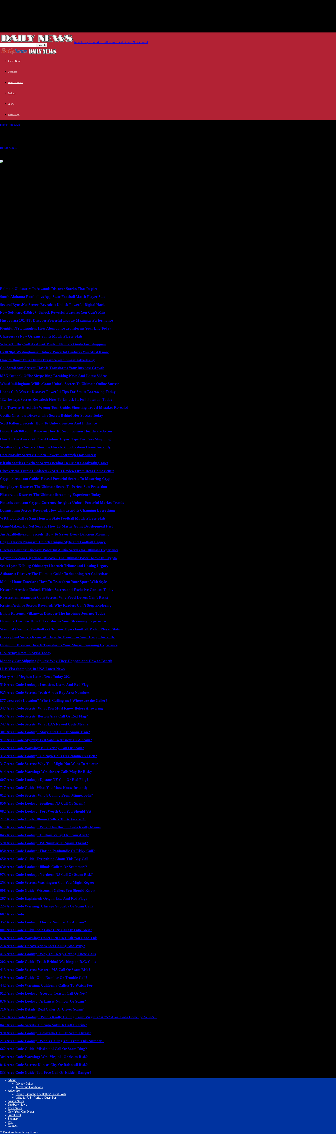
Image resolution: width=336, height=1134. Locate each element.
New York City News (21, 1111)
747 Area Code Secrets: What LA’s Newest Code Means (44, 724)
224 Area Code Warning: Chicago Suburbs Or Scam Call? (47, 906)
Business (12, 71)
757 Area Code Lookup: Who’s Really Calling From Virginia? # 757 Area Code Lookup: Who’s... (78, 1017)
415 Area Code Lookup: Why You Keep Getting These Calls (48, 954)
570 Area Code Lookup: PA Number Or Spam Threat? (44, 843)
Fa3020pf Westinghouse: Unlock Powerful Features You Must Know (54, 352)
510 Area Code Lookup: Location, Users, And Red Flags (45, 684)
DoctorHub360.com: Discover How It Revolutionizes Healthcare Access (56, 431)
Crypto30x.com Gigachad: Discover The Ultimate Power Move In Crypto (58, 558)
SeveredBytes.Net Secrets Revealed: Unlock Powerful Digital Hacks (53, 305)
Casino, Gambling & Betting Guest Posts (41, 1094)
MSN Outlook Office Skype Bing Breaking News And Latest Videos (53, 376)
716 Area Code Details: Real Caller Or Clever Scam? (42, 1009)
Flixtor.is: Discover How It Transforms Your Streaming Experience (53, 621)
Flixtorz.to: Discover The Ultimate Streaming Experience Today (50, 495)
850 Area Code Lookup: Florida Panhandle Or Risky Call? (47, 851)
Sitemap (13, 1118)
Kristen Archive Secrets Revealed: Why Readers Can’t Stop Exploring (55, 605)
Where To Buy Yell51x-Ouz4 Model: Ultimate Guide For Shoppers (53, 344)
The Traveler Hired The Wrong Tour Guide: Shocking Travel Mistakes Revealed (64, 407)
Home (4, 124)
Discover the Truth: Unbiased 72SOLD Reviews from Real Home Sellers (57, 471)
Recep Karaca (8, 147)
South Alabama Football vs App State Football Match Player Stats (53, 297)
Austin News (16, 1101)
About (12, 1080)
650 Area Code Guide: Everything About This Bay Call (44, 859)
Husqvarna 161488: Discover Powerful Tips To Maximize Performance (56, 320)
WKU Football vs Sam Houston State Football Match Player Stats (52, 518)
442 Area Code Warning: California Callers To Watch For (46, 985)
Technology (14, 114)
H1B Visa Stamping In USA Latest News (32, 669)
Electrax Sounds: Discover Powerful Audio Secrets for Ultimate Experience (59, 550)
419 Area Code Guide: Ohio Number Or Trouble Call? (43, 978)
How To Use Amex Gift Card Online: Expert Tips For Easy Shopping (55, 439)
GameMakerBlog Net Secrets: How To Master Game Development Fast (56, 526)
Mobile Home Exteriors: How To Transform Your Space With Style (53, 582)
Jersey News (14, 61)
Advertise (14, 1090)
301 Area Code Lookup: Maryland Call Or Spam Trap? (45, 732)
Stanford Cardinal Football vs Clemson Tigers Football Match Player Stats (60, 629)
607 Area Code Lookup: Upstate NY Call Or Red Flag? (44, 780)
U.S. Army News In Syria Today (25, 653)
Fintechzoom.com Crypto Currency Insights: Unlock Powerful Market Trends (62, 502)
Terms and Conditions (29, 1087)
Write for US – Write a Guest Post (36, 1097)
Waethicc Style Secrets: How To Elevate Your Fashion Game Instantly (55, 447)
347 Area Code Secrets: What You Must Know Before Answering (51, 708)
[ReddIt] (20, 168)
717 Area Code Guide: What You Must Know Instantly (44, 788)
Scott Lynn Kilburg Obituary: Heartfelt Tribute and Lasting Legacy (54, 566)
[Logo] (14, 54)
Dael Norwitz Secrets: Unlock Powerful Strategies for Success (48, 455)
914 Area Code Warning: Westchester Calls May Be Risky (46, 772)
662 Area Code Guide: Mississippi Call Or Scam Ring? (43, 1049)
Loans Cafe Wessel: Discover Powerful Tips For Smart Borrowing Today (58, 392)
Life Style (14, 124)
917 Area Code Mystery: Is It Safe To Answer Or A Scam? (46, 740)
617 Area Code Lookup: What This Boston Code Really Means (50, 827)
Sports (11, 103)
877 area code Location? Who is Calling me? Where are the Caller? (53, 700)
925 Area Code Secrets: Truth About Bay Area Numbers (44, 692)
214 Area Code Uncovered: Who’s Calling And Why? (42, 946)
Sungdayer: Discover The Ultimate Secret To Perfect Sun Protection (53, 487)
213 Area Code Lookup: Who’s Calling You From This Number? (52, 1041)
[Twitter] (6, 168)
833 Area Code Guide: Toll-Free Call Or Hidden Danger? (45, 1072)
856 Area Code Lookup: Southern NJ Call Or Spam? (42, 803)
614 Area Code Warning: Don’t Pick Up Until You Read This (48, 938)
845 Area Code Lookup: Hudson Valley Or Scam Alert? (44, 835)
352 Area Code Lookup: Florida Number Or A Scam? (43, 922)
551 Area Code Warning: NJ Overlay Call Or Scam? (42, 748)
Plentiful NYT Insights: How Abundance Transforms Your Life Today (55, 328)
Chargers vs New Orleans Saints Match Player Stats (41, 336)
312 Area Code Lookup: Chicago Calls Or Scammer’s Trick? (48, 756)
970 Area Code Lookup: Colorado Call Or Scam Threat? (45, 1033)
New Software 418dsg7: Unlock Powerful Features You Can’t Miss (52, 312)
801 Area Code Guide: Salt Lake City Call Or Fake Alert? (46, 930)
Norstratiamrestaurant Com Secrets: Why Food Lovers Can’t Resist (54, 597)
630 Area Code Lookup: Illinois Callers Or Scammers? (43, 867)
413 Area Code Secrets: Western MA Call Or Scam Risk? (45, 970)
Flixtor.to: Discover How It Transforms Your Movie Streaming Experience (58, 645)
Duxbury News (17, 1104)
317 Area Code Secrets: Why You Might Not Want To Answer (49, 764)
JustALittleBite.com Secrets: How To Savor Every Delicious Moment (54, 534)
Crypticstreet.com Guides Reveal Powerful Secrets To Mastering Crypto (57, 479)
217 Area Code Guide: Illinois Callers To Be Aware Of (43, 819)
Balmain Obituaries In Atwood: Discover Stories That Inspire (48, 289)
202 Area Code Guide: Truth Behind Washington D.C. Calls (48, 962)
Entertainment (15, 82)
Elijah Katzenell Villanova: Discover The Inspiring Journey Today (53, 613)
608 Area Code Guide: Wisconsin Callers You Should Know (47, 890)
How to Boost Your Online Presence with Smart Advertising (47, 360)
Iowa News (15, 1108)
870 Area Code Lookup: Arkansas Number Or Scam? (43, 1001)
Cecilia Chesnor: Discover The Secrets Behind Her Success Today (51, 415)
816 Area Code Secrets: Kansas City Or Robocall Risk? (44, 1065)
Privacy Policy (24, 1083)
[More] (49, 168)
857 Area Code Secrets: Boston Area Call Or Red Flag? (44, 716)
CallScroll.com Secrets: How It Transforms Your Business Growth (52, 368)
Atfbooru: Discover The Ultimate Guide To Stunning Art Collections (54, 574)
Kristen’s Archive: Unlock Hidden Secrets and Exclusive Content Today (57, 590)
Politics (11, 93)
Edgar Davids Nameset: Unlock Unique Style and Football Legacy (53, 542)
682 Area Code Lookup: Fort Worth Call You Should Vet (45, 811)
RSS (10, 1122)
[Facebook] (35, 168)
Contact (12, 1125)
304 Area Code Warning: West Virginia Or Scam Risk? (44, 1057)
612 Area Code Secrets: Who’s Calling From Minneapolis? (46, 795)
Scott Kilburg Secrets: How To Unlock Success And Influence (48, 423)
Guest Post (14, 1115)
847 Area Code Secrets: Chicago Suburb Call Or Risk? (43, 1025)
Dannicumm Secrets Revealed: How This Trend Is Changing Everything (57, 510)
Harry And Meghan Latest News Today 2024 (36, 677)
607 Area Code (12, 914)
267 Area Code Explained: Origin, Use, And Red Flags (43, 898)
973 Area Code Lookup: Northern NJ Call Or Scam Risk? (46, 874)
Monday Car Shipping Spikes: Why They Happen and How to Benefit (56, 661)
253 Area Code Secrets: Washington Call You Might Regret (47, 882)
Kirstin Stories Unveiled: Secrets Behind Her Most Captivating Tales (54, 463)
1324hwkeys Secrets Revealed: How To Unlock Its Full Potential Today (56, 399)
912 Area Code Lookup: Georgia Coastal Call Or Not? (43, 993)
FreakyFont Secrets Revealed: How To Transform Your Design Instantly (57, 637)
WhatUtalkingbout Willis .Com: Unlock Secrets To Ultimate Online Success (59, 384)
